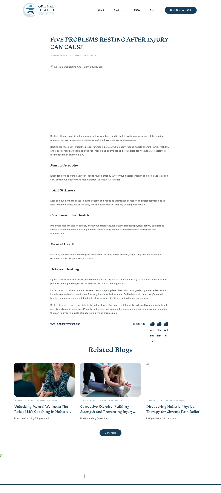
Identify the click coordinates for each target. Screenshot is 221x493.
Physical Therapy (175, 400)
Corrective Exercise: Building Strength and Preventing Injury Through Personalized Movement (108, 409)
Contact (101, 466)
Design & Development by (155, 488)
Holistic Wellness (47, 400)
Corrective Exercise (85, 55)
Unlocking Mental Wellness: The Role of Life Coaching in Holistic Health (41, 409)
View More (110, 432)
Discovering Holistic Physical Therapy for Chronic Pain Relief (172, 409)
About (73, 466)
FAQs (86, 466)
